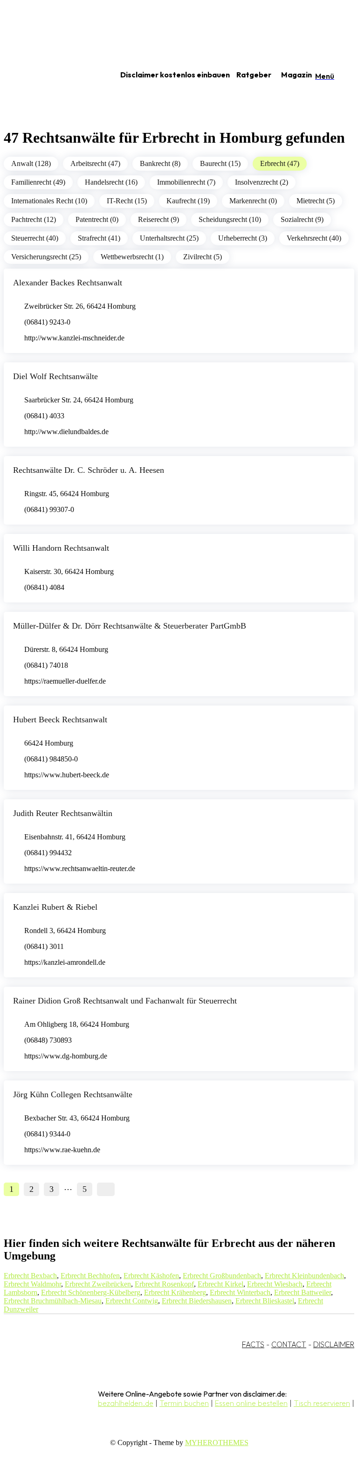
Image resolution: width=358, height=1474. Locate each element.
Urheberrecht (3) (242, 238)
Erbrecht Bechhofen (90, 1276)
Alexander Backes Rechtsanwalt (67, 282)
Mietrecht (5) (315, 201)
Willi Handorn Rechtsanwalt (61, 548)
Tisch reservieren (322, 1403)
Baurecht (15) (220, 163)
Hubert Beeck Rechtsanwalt (60, 719)
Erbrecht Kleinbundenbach (304, 1276)
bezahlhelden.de (125, 1403)
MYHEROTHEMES (216, 1442)
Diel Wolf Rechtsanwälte (55, 376)
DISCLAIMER (333, 1344)
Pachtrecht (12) (33, 219)
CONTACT (288, 1344)
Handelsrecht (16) (111, 182)
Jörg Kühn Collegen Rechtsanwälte (72, 1094)
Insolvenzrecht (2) (261, 182)
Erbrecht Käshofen (151, 1276)
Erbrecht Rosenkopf (164, 1284)
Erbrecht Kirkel (220, 1284)
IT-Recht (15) (127, 201)
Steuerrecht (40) (34, 238)
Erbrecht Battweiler (302, 1292)
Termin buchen (184, 1403)
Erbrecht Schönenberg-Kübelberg (90, 1292)
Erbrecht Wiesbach (275, 1284)
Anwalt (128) (31, 163)
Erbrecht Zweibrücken (98, 1284)
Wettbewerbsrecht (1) (132, 257)
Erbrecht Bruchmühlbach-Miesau (53, 1301)
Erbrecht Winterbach (240, 1292)
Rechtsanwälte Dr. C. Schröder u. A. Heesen (88, 470)
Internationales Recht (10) (49, 201)
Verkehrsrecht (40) (314, 238)
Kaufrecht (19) (188, 201)
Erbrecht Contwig (131, 1301)
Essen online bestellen (251, 1403)
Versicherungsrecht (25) (46, 257)
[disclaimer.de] (50, 75)
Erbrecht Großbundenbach (222, 1276)
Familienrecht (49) (38, 182)
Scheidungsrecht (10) (230, 219)
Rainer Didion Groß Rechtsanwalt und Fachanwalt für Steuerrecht (125, 1000)
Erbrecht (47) (279, 163)
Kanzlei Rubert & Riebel (55, 907)
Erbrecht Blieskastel (264, 1301)
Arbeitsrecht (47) (95, 163)
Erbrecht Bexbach (30, 1276)
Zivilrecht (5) (202, 257)
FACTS (253, 1344)
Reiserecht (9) (158, 219)
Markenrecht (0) (253, 201)
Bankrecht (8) (160, 163)
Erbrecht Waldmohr (32, 1284)
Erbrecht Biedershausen (197, 1301)
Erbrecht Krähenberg (175, 1292)
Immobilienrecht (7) (186, 182)
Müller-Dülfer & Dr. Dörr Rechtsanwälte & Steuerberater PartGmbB (129, 625)
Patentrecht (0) (97, 219)
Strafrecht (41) (99, 238)
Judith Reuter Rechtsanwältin (62, 813)
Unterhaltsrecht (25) (169, 238)
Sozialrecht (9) (302, 219)
